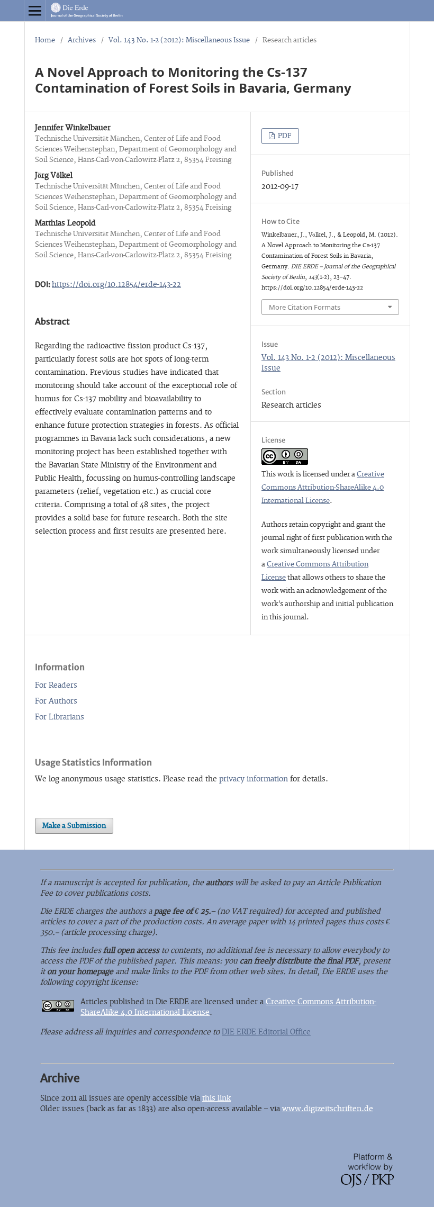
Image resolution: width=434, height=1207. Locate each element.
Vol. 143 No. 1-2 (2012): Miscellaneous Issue (179, 40)
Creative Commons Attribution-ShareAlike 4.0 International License (322, 487)
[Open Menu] (35, 10)
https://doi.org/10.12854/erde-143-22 (116, 284)
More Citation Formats (304, 307)
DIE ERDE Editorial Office (266, 1032)
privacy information (253, 778)
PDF (284, 136)
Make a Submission (74, 826)
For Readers (56, 685)
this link (216, 1098)
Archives (82, 40)
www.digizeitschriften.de (327, 1108)
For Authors (56, 701)
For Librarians (59, 717)
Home (45, 40)
